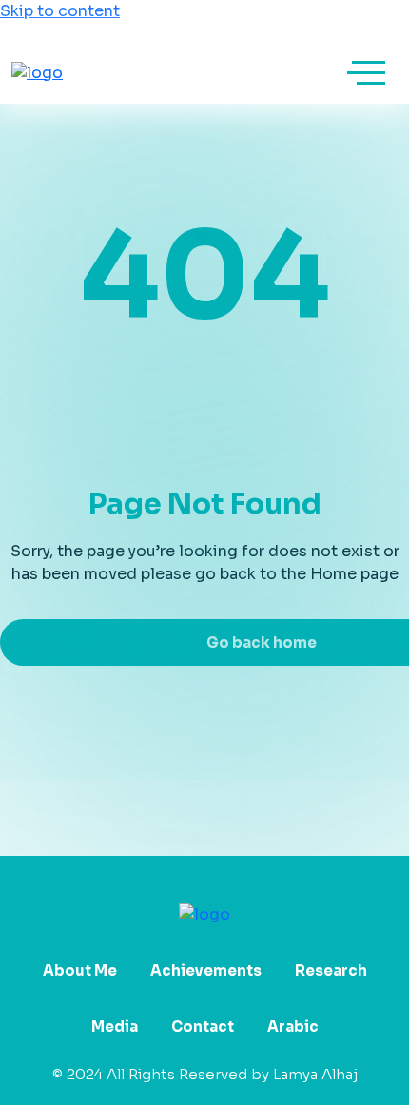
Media (114, 1027)
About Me (80, 970)
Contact (202, 1027)
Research (331, 970)
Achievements (206, 970)
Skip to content (60, 11)
